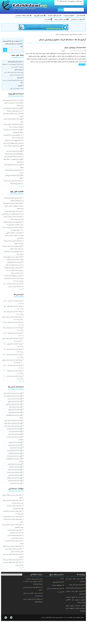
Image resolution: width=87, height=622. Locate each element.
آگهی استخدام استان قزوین (15, 445)
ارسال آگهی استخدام (54, 15)
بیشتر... (20, 186)
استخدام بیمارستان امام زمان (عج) (75, 588)
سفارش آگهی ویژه (39, 15)
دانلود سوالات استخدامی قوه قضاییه (13, 516)
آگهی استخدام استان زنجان (15, 431)
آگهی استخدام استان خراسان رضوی (13, 423)
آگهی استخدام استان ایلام (15, 407)
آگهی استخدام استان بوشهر (15, 409)
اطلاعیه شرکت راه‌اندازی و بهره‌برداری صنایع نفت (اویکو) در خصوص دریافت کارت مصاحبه (13, 206)
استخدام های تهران (58, 582)
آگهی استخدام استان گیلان (15, 467)
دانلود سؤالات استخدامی (23, 15)
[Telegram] (11, 617)
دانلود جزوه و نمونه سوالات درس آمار (12, 560)
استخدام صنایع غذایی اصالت (76, 585)
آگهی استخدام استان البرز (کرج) (14, 404)
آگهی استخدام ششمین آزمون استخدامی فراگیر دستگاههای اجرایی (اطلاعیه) (75, 608)
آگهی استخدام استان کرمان (15, 453)
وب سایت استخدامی (52, 617)
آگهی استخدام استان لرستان (15, 469)
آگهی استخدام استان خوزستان (14, 429)
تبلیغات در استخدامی (77, 19)
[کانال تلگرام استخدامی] (43, 27)
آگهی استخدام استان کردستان (14, 450)
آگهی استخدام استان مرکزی (15, 475)
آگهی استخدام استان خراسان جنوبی (13, 420)
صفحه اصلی (79, 15)
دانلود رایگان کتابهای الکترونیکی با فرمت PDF (12, 80)
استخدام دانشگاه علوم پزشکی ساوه (13, 156)
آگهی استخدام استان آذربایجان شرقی (13, 393)
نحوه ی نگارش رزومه (61, 19)
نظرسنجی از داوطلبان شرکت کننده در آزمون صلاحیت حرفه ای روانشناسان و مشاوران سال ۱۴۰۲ (13, 278)
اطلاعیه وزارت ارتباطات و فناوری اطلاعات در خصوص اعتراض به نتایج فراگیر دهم (14, 235)
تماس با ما (48, 19)
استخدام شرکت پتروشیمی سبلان (75, 48)
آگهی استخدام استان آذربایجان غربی (13, 396)
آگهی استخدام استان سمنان (15, 434)
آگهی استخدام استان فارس (15, 442)
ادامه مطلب (82, 64)
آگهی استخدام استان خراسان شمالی (13, 426)
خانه (85, 34)
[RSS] (5, 617)
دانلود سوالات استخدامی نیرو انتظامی (12, 546)
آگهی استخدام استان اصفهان (15, 401)
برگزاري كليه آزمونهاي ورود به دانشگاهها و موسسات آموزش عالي (13, 64)
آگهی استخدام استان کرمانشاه (14, 456)
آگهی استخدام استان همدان (15, 480)
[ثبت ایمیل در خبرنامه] (5, 50)
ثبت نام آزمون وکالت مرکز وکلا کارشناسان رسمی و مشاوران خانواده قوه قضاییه (13, 113)
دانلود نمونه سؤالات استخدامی (55, 588)
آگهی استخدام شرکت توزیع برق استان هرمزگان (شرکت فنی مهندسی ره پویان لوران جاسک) (13, 103)
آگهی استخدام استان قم (16, 448)
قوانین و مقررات (68, 15)
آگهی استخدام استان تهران (15, 412)
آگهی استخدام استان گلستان (15, 464)
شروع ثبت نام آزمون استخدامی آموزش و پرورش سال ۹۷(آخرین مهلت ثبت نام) (75, 599)
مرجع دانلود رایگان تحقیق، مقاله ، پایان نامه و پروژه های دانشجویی (13, 72)
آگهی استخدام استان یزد (16, 483)
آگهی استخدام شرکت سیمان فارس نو (12, 108)
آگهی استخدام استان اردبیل (15, 399)
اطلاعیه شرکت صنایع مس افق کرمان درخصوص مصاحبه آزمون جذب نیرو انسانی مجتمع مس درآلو (13, 270)
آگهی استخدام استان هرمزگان (14, 478)
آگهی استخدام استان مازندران (14, 472)
